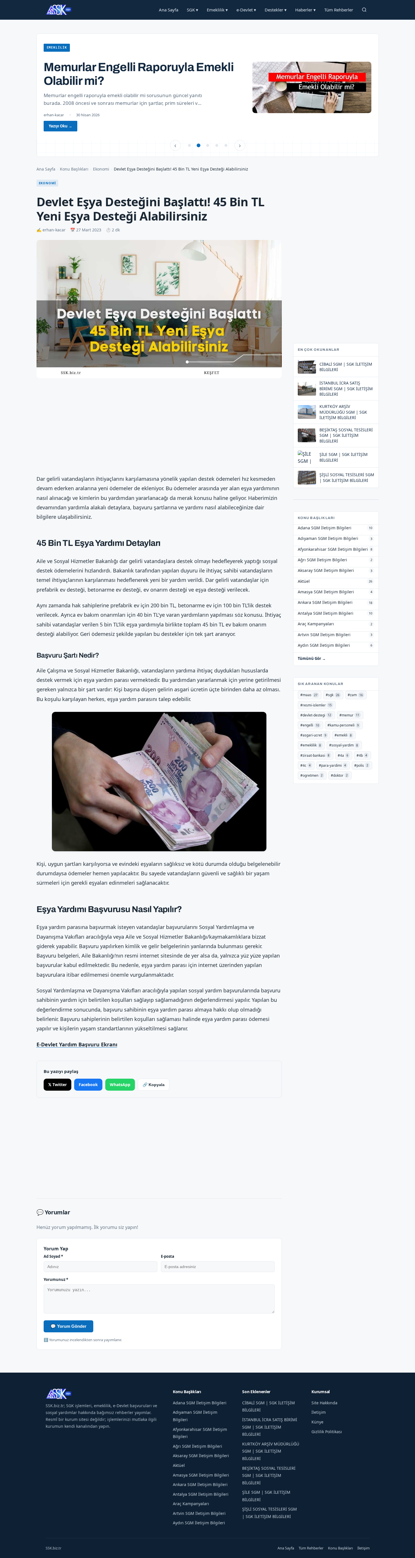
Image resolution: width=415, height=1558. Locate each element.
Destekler (276, 10)
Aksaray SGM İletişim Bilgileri (201, 1455)
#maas (308, 694)
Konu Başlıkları (74, 169)
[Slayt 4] (217, 145)
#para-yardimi (332, 765)
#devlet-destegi (315, 715)
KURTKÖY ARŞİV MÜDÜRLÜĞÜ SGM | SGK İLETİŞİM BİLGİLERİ (270, 1451)
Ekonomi (101, 169)
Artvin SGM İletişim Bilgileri (199, 1513)
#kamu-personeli (343, 725)
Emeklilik (217, 10)
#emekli (343, 735)
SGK (192, 10)
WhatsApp (120, 1084)
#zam (355, 694)
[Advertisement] (159, 427)
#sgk (332, 694)
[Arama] (364, 10)
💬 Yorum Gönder (68, 1326)
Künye (317, 1422)
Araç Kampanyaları (191, 1503)
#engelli (309, 725)
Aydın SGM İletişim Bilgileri (199, 1522)
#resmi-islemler (316, 705)
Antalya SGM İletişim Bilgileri (200, 1494)
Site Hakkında (324, 1402)
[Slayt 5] (226, 145)
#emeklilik (310, 745)
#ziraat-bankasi (314, 755)
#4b (362, 755)
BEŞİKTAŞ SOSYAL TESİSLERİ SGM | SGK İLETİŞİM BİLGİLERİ (268, 1475)
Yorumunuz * (56, 1279)
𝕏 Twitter (57, 1084)
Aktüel (179, 1465)
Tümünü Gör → (312, 658)
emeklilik (57, 47)
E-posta (167, 1256)
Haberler (305, 10)
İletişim (318, 1412)
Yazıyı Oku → (60, 126)
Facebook (88, 1084)
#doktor (339, 775)
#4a (343, 755)
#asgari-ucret (313, 735)
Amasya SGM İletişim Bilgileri (201, 1475)
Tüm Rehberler (338, 10)
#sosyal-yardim (343, 745)
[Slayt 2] (199, 145)
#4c (305, 765)
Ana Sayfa (168, 10)
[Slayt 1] (189, 145)
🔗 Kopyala (154, 1084)
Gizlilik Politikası (326, 1431)
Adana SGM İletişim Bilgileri (199, 1402)
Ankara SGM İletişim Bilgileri (200, 1484)
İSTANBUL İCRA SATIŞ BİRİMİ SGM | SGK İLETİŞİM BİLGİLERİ (269, 1427)
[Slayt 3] (208, 145)
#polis (361, 765)
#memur (349, 715)
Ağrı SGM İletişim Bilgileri (197, 1446)
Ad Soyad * (53, 1256)
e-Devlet (246, 10)
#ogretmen (311, 775)
